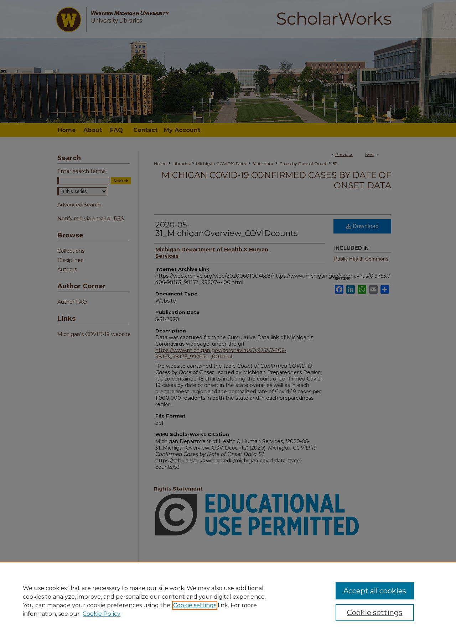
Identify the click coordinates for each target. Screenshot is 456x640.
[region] (228, 601)
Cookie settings (194, 605)
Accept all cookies (374, 591)
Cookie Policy (101, 613)
